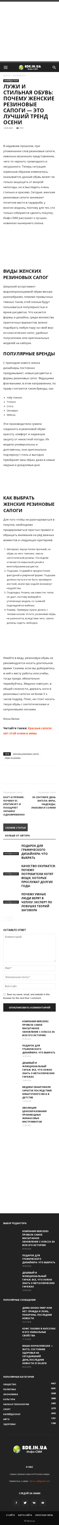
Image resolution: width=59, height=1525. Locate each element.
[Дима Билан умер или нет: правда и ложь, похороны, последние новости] (11, 1312)
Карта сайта (25, 1515)
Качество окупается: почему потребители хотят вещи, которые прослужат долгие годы (38, 876)
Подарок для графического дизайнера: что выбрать (34, 852)
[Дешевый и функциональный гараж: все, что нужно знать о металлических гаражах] (11, 1067)
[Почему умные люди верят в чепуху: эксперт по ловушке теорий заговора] (11, 898)
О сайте (10, 1515)
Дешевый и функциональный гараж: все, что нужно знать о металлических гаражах (38, 1069)
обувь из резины (12, 758)
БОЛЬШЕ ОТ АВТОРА (17, 835)
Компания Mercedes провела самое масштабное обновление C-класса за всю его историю (38, 1028)
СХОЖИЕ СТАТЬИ (15, 827)
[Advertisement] (29, 31)
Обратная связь (44, 1515)
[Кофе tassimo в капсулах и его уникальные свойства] (11, 1332)
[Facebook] (16, 1503)
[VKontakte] (34, 1503)
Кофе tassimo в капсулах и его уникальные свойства (38, 1332)
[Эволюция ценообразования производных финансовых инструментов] (11, 1112)
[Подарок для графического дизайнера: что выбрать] (11, 849)
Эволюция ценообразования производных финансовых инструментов (34, 1114)
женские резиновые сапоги (26, 754)
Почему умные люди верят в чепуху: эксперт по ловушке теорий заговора (36, 902)
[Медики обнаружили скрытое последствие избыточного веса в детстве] (11, 1091)
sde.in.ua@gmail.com (39, 1481)
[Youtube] (42, 1503)
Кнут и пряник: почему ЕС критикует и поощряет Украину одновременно (14, 805)
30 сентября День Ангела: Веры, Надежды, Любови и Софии (43, 802)
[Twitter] (25, 1503)
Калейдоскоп (19, 75)
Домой (6, 75)
